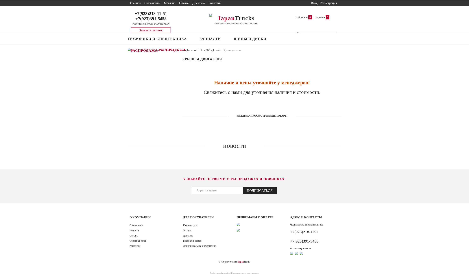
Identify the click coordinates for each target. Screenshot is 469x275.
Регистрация (328, 3)
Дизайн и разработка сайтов (220, 273)
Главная (135, 3)
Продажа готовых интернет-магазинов (245, 273)
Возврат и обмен (192, 240)
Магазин (170, 3)
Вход (314, 3)
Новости (134, 230)
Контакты (214, 3)
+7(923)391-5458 (151, 18)
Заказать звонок (151, 30)
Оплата (184, 3)
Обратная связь (138, 240)
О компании (152, 3)
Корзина (320, 17)
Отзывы (134, 235)
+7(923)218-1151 (304, 232)
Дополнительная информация (199, 246)
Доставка (198, 3)
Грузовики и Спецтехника (157, 39)
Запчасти (210, 39)
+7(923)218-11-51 (151, 13)
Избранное (301, 17)
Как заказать (190, 225)
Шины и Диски (250, 39)
